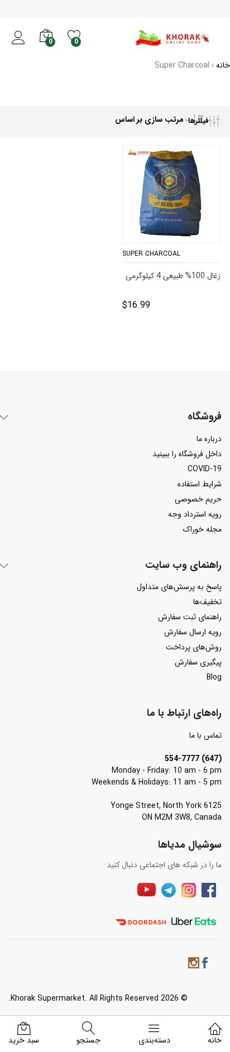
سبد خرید (23, 1040)
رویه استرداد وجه (195, 514)
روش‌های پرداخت (194, 647)
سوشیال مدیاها (190, 845)
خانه (215, 1040)
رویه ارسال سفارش (193, 632)
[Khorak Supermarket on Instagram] (193, 964)
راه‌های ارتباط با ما (184, 713)
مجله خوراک (202, 529)
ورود (18, 43)
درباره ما (209, 439)
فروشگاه (205, 417)
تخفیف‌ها (207, 602)
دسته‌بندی (154, 1040)
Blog (214, 677)
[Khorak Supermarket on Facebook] (204, 964)
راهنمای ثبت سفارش (190, 617)
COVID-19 (205, 469)
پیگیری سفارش (198, 662)
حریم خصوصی (198, 499)
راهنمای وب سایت (183, 566)
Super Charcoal (151, 253)
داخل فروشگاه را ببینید (187, 454)
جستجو (88, 1040)
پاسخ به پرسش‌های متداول (179, 587)
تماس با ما (205, 735)
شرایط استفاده (200, 484)
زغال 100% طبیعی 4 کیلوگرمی (173, 276)
